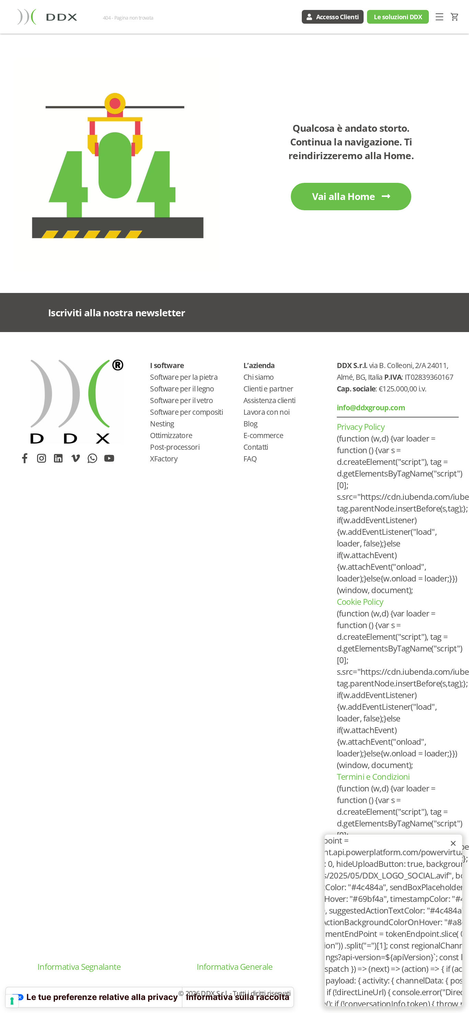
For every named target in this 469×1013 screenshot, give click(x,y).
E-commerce (263, 435)
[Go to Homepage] (47, 17)
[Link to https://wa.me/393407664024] (92, 458)
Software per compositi (186, 412)
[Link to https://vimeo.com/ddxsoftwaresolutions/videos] (75, 458)
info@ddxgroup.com (371, 407)
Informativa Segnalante (79, 966)
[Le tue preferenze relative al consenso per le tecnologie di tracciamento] (12, 1001)
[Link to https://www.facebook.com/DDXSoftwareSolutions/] (25, 458)
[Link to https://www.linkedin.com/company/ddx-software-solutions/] (58, 458)
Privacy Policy (361, 426)
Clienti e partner (268, 388)
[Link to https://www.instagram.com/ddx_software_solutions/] (41, 458)
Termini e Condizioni (373, 776)
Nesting (162, 423)
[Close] (453, 843)
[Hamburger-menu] (439, 17)
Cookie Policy (360, 601)
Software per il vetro (181, 400)
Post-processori (174, 447)
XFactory (163, 458)
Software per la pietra (184, 377)
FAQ (249, 458)
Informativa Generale (235, 966)
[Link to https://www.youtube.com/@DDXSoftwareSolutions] (109, 458)
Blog (250, 423)
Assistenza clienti (269, 400)
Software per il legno (182, 388)
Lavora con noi (266, 412)
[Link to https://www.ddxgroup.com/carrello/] (454, 17)
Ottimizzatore (171, 435)
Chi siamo (258, 377)
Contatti (255, 447)
